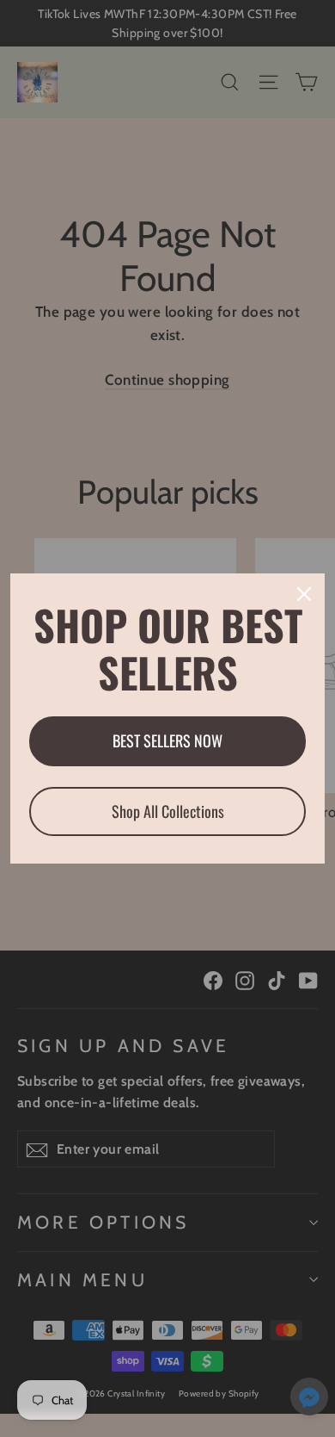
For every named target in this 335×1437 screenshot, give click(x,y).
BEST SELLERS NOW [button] (167, 740)
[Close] (304, 594)
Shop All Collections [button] (168, 811)
